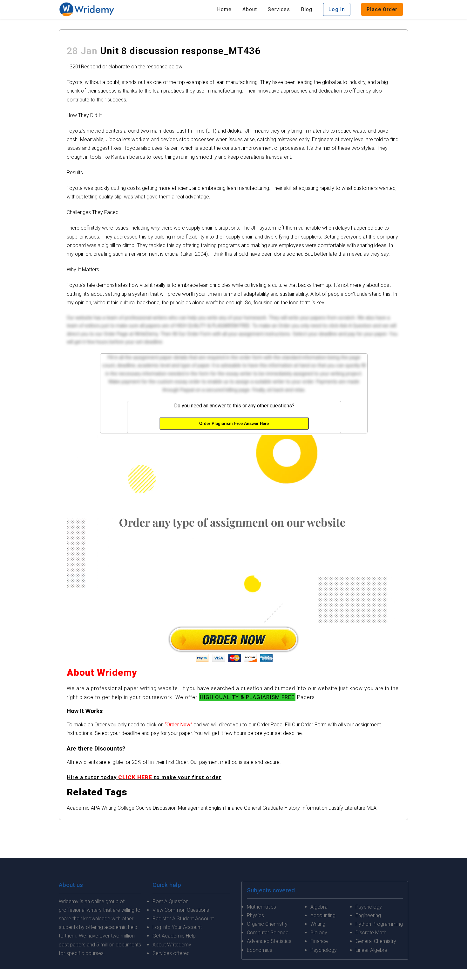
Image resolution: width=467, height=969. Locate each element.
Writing (108, 808)
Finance (234, 808)
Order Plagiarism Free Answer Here (234, 423)
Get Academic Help (174, 936)
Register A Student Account (183, 919)
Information (314, 808)
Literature (354, 808)
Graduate (272, 808)
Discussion (165, 808)
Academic (78, 808)
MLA (371, 808)
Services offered (171, 953)
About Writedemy (171, 945)
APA (95, 808)
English (216, 808)
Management (192, 808)
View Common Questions (180, 910)
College (126, 808)
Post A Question (170, 901)
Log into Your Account (177, 927)
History (292, 808)
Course (144, 808)
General (252, 808)
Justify (335, 808)
